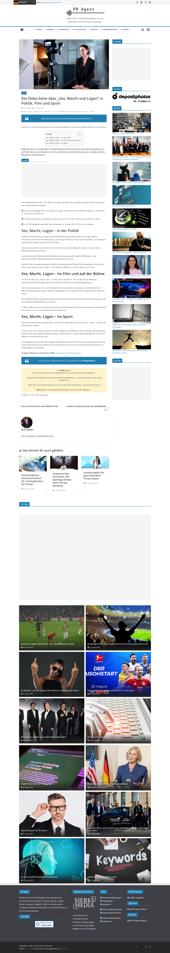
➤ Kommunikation (109, 29)
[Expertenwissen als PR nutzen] (51, 814)
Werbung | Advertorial (111, 898)
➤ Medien (50, 29)
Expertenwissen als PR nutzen (34, 830)
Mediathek (61, 112)
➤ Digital (94, 29)
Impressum (106, 921)
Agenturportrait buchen (111, 913)
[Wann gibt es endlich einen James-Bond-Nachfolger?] (51, 720)
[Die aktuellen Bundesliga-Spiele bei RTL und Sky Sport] (118, 674)
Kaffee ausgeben (137, 898)
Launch (55, 112)
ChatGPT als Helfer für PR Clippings (36, 784)
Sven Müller (27, 108)
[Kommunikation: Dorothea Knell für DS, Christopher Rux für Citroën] (33, 457)
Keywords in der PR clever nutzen (102, 877)
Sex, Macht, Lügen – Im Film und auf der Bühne (63, 140)
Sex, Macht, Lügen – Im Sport (57, 143)
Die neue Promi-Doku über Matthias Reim (40, 406)
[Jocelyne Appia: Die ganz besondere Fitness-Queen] (95, 457)
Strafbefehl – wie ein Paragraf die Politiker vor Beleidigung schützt (50, 690)
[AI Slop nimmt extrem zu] (118, 720)
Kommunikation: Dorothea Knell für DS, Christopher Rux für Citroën (32, 480)
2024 (24, 112)
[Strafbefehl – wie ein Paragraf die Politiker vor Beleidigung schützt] (51, 674)
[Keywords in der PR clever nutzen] (118, 860)
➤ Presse (125, 29)
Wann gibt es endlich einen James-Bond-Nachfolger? (43, 737)
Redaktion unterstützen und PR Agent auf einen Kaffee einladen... (65, 390)
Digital (30, 112)
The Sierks (89, 929)
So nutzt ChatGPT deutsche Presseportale (39, 877)
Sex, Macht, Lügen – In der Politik (58, 137)
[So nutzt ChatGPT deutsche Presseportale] (51, 860)
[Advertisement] (64, 180)
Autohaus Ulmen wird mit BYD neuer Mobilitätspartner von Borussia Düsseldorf (117, 829)
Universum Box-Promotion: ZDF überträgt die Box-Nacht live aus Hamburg (62, 479)
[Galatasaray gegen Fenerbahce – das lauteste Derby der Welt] (51, 627)
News (24, 93)
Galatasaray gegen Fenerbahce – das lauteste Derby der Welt (47, 644)
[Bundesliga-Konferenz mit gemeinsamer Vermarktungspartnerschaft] (118, 627)
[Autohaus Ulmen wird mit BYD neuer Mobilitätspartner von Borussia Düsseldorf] (118, 814)
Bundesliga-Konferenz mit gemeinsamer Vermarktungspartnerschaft (118, 644)
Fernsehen (47, 112)
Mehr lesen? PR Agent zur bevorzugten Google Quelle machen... (66, 118)
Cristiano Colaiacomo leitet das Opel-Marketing (86, 408)
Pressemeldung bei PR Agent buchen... (68, 353)
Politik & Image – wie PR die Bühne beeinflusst (108, 784)
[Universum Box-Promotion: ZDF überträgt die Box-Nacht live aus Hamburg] (64, 457)
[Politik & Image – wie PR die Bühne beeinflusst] (118, 767)
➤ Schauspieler (79, 29)
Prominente (70, 112)
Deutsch (22, 2)
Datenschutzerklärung (111, 918)
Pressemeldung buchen (112, 909)
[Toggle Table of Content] (78, 134)
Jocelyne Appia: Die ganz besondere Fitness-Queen (94, 475)
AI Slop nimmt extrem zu (98, 737)
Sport (92, 112)
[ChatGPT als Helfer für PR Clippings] (51, 767)
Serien (87, 112)
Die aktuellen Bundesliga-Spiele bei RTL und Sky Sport (111, 690)
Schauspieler (79, 112)
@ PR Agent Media (137, 909)
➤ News (39, 29)
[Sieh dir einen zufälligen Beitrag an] (148, 29)
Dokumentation (38, 112)
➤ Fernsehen (63, 29)
